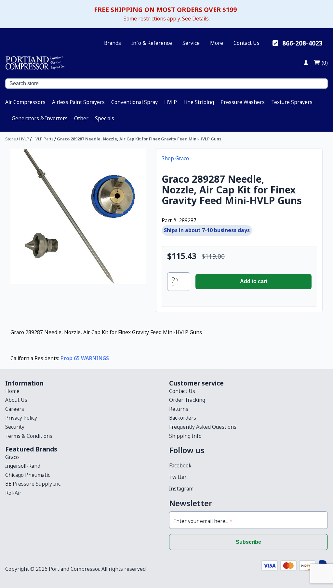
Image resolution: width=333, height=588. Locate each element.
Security (14, 426)
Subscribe (248, 542)
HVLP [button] (170, 102)
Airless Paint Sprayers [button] (78, 102)
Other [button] (81, 118)
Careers (14, 408)
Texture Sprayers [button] (292, 102)
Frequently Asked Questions (202, 426)
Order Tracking (187, 399)
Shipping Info (185, 435)
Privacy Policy (21, 417)
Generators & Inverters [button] (40, 118)
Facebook (180, 465)
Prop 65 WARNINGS (84, 358)
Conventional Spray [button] (134, 102)
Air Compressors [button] (25, 102)
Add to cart (253, 281)
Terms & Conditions (28, 435)
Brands (112, 42)
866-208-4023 (302, 43)
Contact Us (246, 42)
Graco (12, 457)
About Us (16, 399)
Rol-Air (13, 492)
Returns (178, 408)
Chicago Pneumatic (27, 474)
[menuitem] (25, 102)
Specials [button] (104, 118)
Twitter (178, 476)
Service (191, 42)
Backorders (182, 417)
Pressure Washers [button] (242, 102)
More (216, 42)
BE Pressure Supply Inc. (33, 483)
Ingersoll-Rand (22, 465)
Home (12, 391)
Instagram (181, 488)
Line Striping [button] (198, 102)
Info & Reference (151, 42)
